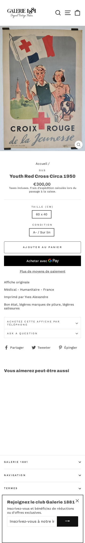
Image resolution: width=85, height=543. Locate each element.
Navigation (15, 475)
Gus (42, 170)
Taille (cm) (42, 206)
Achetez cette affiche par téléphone (33, 323)
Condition (42, 224)
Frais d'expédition (42, 188)
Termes (11, 488)
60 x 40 (41, 214)
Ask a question (22, 333)
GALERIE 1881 (16, 462)
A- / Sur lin (41, 232)
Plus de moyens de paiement (42, 271)
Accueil (41, 163)
